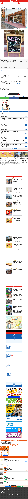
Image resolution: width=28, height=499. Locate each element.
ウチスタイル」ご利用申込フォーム (16, 83)
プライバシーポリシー (7, 489)
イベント (21, 3)
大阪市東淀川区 (7, 345)
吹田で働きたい (2, 111)
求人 (6, 3)
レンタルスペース (7, 163)
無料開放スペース (13, 163)
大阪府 (6, 7)
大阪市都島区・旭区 (8, 348)
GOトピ (1, 3)
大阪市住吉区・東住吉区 (9, 355)
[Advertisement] (14, 171)
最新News (4, 3)
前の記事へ (5, 96)
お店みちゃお (15, 3)
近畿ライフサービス (7, 29)
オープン (4, 163)
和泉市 (6, 376)
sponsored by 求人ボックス (7, 111)
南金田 (9, 163)
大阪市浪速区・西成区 (8, 356)
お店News (11, 3)
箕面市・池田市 (7, 363)
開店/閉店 (9, 3)
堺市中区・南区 (7, 374)
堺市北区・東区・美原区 (8, 373)
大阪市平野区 (7, 357)
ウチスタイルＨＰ (3, 70)
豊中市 (7, 364)
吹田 (17, 1)
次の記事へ (23, 96)
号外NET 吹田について (13, 489)
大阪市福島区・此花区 (8, 347)
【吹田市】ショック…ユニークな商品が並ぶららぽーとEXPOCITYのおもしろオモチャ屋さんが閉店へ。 (17, 300)
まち (17, 3)
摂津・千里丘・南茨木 (8, 365)
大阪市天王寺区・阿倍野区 (8, 354)
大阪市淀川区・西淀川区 (8, 346)
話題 (19, 3)
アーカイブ (26, 3)
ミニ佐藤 (4, 164)
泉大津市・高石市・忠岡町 (8, 375)
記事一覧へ (14, 96)
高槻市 (6, 366)
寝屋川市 (7, 367)
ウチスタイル (18, 8)
